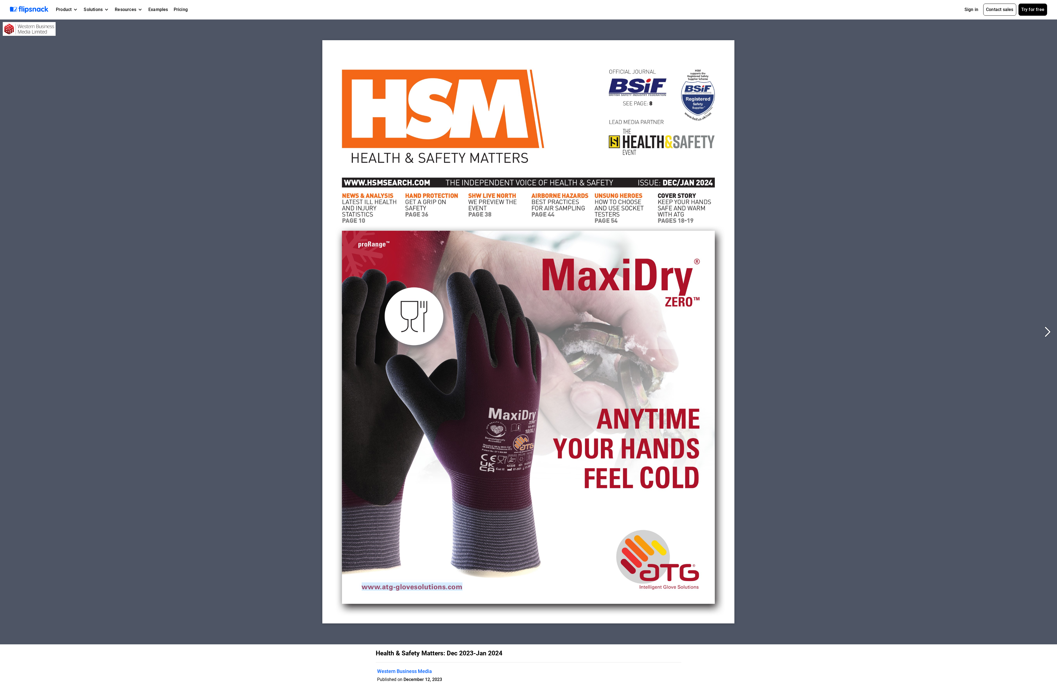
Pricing (181, 9)
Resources (125, 9)
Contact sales (1000, 9)
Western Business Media (404, 671)
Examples (158, 9)
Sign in (971, 9)
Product (64, 9)
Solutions (93, 9)
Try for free (1032, 9)
